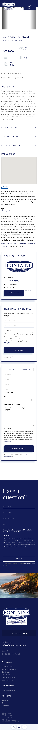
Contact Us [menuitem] (5, 706)
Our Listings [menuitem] (6, 672)
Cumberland (22, 244)
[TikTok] (19, 654)
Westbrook (31, 244)
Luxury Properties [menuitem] (7, 680)
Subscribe (19, 350)
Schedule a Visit (26, 369)
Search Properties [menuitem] (7, 667)
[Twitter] (13, 654)
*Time (6, 397)
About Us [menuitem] (5, 700)
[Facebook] (2, 654)
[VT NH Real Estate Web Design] (19, 715)
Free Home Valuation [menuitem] (8, 690)
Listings (9, 244)
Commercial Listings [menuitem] (8, 677)
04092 (5, 246)
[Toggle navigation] (34, 6)
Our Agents (28, 290)
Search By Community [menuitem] (9, 669)
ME (15, 244)
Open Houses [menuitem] (6, 675)
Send (19, 559)
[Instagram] (16, 654)
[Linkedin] (6, 654)
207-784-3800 (11, 280)
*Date (6, 389)
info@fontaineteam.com (14, 645)
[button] (5, 18)
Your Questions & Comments (12, 404)
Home (3, 244)
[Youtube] (9, 654)
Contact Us (14, 293)
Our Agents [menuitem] (5, 703)
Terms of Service (7, 456)
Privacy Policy (7, 211)
